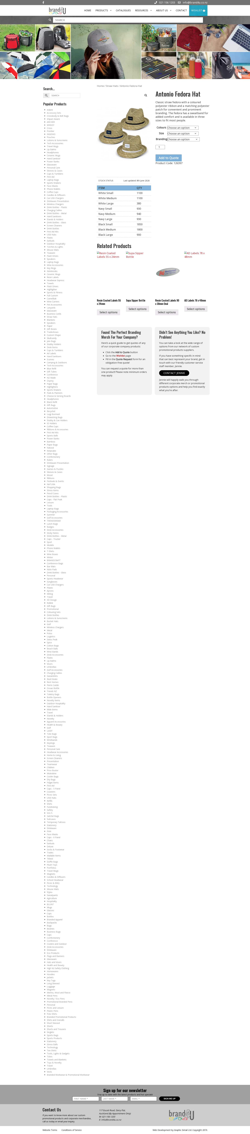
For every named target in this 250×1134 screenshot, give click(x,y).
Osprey (50, 380)
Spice (49, 642)
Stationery (51, 825)
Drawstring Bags (54, 417)
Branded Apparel (54, 919)
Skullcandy (52, 338)
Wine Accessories (55, 265)
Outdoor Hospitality (56, 243)
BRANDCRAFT (53, 560)
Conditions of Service (71, 1130)
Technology (52, 886)
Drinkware (51, 828)
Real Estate (52, 679)
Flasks (50, 237)
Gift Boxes (52, 329)
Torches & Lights (55, 246)
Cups (49, 913)
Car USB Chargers (55, 198)
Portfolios (51, 867)
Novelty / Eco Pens (56, 998)
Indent (50, 109)
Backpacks (52, 922)
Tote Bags (52, 733)
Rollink (50, 603)
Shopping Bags (54, 487)
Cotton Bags (53, 645)
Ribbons (50, 478)
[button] (145, 95)
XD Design (52, 600)
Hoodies (51, 974)
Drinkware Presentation (58, 201)
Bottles (50, 916)
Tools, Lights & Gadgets (58, 1053)
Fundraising (52, 807)
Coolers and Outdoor (57, 944)
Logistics (51, 636)
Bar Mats (51, 566)
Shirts (49, 803)
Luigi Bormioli (53, 414)
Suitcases (51, 819)
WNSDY (50, 125)
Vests (49, 1071)
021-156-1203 (108, 1116)
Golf (49, 624)
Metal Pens (52, 995)
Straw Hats (52, 316)
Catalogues (123, 10)
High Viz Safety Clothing (58, 968)
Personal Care (53, 167)
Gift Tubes (52, 371)
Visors (50, 663)
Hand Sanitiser (53, 158)
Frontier (50, 131)
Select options (108, 312)
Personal (51, 575)
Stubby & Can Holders (57, 420)
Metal (49, 630)
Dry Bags (51, 779)
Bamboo (51, 441)
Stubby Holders (54, 344)
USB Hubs (51, 234)
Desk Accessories (55, 530)
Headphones (53, 152)
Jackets (50, 977)
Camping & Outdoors (57, 362)
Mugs (49, 907)
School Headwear (55, 880)
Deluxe (50, 846)
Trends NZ (52, 691)
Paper (49, 326)
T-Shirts (50, 551)
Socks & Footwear (55, 849)
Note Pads (52, 569)
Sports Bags (52, 1035)
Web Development (162, 1130)
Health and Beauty (55, 965)
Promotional (53, 609)
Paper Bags (52, 383)
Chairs (50, 840)
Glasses (50, 910)
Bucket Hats (52, 621)
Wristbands (52, 740)
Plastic (50, 587)
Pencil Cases (53, 493)
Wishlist (197, 10)
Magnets (51, 873)
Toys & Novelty (54, 1062)
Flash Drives (52, 256)
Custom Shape (54, 335)
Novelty (50, 718)
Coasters (51, 791)
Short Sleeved (53, 1023)
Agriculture (52, 898)
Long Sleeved (53, 983)
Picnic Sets (52, 794)
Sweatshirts (52, 676)
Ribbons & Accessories (57, 429)
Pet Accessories (54, 304)
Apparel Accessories (56, 721)
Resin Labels (53, 277)
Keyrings (51, 743)
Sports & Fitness (54, 292)
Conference (52, 374)
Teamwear (52, 764)
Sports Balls (52, 435)
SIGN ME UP (169, 1098)
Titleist (50, 858)
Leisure (50, 502)
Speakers (51, 259)
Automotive (52, 408)
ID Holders (52, 423)
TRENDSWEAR (54, 520)
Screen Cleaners (54, 225)
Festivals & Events (55, 481)
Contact (181, 10)
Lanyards (51, 307)
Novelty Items (53, 700)
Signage (50, 466)
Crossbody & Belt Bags (58, 116)
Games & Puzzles (55, 469)
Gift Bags (51, 405)
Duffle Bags (52, 861)
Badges (50, 526)
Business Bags (54, 931)
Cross (49, 128)
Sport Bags (52, 737)
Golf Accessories (54, 517)
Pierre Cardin (53, 685)
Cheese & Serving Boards (59, 396)
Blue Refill (51, 368)
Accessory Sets (54, 112)
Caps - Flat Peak (54, 499)
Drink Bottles (53, 228)
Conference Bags (55, 563)
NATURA (51, 484)
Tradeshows (52, 332)
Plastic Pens (52, 1010)
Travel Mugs (52, 146)
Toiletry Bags (53, 694)
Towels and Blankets (56, 1059)
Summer (51, 514)
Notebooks (52, 271)
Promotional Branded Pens (59, 1001)
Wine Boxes (52, 554)
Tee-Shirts (51, 1050)
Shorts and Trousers (56, 1029)
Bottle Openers (54, 697)
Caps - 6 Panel (53, 837)
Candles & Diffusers (56, 195)
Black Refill (52, 402)
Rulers (50, 459)
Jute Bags (51, 341)
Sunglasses (52, 581)
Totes (49, 1056)
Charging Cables (54, 210)
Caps (49, 934)
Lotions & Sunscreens (57, 140)
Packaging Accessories (57, 511)
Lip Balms (51, 149)
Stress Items (53, 490)
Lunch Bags (52, 523)
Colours (161, 127)
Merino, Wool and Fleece (58, 992)
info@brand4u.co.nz (194, 2)
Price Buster (52, 770)
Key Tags (51, 980)
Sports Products (54, 1038)
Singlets (50, 1032)
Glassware (52, 164)
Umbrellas (51, 666)
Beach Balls (52, 648)
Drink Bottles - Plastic (57, 207)
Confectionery (53, 456)
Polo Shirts (52, 1014)
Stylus (49, 892)
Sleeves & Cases (54, 170)
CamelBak (51, 298)
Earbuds (50, 240)
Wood (50, 475)
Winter (50, 557)
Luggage (51, 986)
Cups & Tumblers (55, 173)
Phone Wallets (53, 189)
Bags (49, 925)
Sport (49, 542)
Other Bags (52, 453)
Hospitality (52, 901)
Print (49, 831)
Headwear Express (55, 280)
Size (161, 133)
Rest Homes (52, 682)
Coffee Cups (52, 192)
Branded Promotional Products (61, 1017)
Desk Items (52, 347)
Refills (49, 800)
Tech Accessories (55, 143)
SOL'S (49, 813)
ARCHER (51, 122)
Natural (50, 447)
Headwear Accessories (57, 752)
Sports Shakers (54, 182)
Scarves (50, 359)
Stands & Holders (55, 219)
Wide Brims (52, 709)
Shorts (50, 1026)
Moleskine (51, 773)
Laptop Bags (53, 179)
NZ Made (51, 377)
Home (87, 10)
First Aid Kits (52, 231)
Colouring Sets (53, 612)
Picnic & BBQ (53, 883)
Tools (49, 505)
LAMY (49, 730)
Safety (50, 810)
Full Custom (52, 295)
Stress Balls (52, 1044)
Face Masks (52, 186)
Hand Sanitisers (54, 216)
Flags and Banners (55, 956)
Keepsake (51, 450)
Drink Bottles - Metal (56, 213)
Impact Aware (53, 119)
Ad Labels (51, 353)
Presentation (53, 761)
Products (101, 10)
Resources (141, 10)
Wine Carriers (53, 301)
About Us (162, 10)
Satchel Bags (53, 816)
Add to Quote (169, 158)
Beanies (50, 928)
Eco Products (53, 953)
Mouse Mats (53, 249)
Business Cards (54, 313)
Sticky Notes (53, 533)
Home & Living (54, 755)
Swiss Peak (52, 639)
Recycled (51, 411)
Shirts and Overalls (55, 1020)
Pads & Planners (54, 393)
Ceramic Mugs (53, 155)
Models (50, 545)
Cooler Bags (52, 776)
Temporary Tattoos (56, 822)
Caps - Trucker (53, 539)
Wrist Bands (52, 651)
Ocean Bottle (53, 688)
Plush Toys (52, 864)
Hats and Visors (54, 962)
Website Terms (50, 1130)
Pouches (51, 137)
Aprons (50, 590)
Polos (49, 633)
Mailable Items (54, 855)
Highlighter (52, 289)
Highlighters (52, 386)
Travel (50, 596)
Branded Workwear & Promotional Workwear (68, 1074)
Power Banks (53, 161)
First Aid (50, 176)
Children (50, 767)
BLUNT (50, 904)
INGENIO (51, 134)
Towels (50, 283)
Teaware (51, 253)
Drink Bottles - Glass (56, 222)
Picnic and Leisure (55, 1007)
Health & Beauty (54, 724)
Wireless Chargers (55, 204)
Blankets (51, 319)
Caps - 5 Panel (53, 788)
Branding (161, 139)
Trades (50, 852)
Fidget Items (53, 782)
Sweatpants (52, 895)
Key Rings (51, 268)
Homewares (52, 971)
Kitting (50, 593)
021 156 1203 (166, 2)
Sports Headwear (55, 578)
